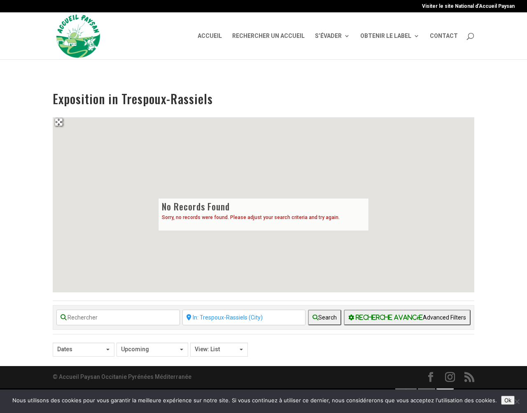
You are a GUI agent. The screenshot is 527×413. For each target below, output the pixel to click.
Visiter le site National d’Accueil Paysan (468, 6)
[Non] (517, 401)
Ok (507, 400)
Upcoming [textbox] (135, 349)
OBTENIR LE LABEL (385, 36)
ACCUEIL (210, 36)
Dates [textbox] (64, 349)
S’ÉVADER (328, 36)
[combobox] (83, 350)
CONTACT (444, 36)
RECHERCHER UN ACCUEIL (268, 36)
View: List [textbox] (207, 349)
